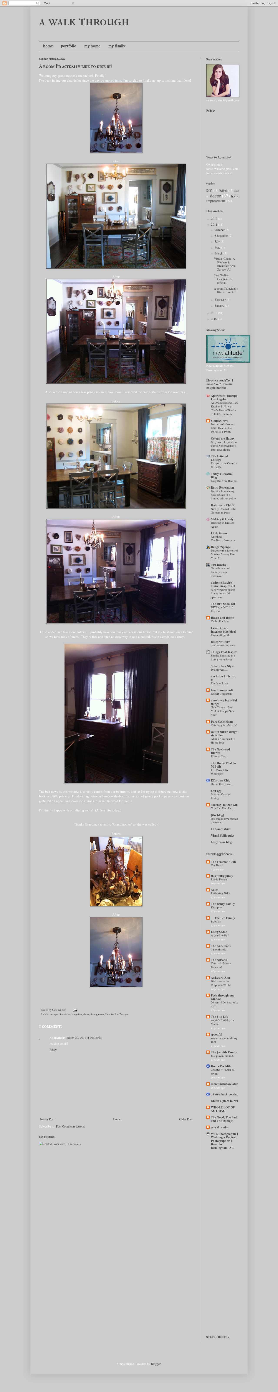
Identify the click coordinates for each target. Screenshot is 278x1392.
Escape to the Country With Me (224, 465)
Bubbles (216, 921)
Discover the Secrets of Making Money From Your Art (224, 554)
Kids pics (216, 907)
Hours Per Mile (221, 1066)
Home (117, 1119)
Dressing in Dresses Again (222, 524)
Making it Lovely (222, 519)
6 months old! (219, 949)
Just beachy (218, 564)
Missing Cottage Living (220, 796)
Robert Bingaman (221, 694)
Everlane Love (219, 683)
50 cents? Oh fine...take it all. (224, 1004)
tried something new (223, 645)
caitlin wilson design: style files (224, 733)
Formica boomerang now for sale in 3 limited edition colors (223, 495)
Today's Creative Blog (222, 475)
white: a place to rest (224, 1100)
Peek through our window (222, 997)
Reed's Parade (219, 879)
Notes (214, 889)
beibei (223, 190)
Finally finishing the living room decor (223, 657)
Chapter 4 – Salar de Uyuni (223, 1071)
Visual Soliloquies (222, 835)
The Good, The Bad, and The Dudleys (224, 1119)
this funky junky (222, 875)
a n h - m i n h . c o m (223, 678)
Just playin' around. (222, 1056)
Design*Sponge (221, 547)
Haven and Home (222, 617)
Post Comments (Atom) (70, 1126)
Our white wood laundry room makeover (220, 572)
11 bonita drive (221, 829)
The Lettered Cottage (219, 458)
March (219, 253)
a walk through (84, 21)
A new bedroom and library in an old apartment (223, 593)
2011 (214, 224)
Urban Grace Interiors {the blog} (223, 630)
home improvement (222, 198)
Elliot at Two (218, 756)
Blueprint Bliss (220, 641)
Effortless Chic (220, 780)
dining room (97, 1014)
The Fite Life (219, 1016)
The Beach (217, 865)
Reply (53, 1049)
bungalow (77, 1014)
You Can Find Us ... (222, 808)
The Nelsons (219, 959)
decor (86, 1014)
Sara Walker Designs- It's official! (223, 279)
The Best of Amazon (223, 540)
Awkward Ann (220, 977)
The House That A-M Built (223, 765)
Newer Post (47, 1119)
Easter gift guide (220, 635)
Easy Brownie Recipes (224, 481)
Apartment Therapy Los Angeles (224, 397)
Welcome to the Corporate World (221, 983)
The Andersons (220, 946)
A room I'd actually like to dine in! (75, 66)
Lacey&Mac (219, 931)
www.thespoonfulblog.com (224, 1040)
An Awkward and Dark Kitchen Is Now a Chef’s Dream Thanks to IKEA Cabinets (224, 408)
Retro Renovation (222, 487)
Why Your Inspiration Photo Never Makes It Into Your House (224, 445)
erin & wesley (220, 1127)
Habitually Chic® (222, 505)
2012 (214, 219)
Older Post (185, 1119)
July (218, 241)
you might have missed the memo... (224, 820)
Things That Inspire (224, 652)
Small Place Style (222, 666)
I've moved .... (219, 669)
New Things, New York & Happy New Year (223, 711)
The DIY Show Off (223, 603)
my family (116, 46)
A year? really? (220, 935)
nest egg (216, 790)
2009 (214, 319)
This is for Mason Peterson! (221, 965)
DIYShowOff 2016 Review (222, 609)
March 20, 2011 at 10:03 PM (84, 1038)
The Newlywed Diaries (220, 751)
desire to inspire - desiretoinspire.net (223, 584)
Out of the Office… (222, 784)
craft (236, 190)
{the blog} (217, 815)
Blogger (156, 1364)
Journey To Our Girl (224, 804)
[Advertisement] (225, 1174)
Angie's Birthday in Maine (222, 1022)
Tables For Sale (220, 621)
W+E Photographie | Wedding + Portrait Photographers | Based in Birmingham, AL (224, 1140)
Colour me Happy (223, 438)
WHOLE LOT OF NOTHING (223, 1109)
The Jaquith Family (224, 1052)
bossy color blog (221, 842)
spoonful (216, 1034)
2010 (214, 313)
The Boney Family (223, 903)
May (218, 247)
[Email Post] (74, 1010)
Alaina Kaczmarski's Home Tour (223, 740)
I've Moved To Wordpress (219, 772)
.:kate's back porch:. (224, 1094)
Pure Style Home (222, 721)
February (221, 299)
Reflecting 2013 (220, 893)
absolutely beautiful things (224, 702)
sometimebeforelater (224, 1084)
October (220, 230)
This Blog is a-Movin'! (224, 725)
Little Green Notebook (219, 535)
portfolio (68, 46)
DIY (209, 190)
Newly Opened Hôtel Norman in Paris (223, 510)
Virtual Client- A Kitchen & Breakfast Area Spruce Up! (224, 263)
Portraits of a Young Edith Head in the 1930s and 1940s (222, 428)
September (222, 235)
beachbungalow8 (222, 690)
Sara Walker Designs (116, 1014)
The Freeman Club (223, 861)
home (48, 46)
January (220, 306)
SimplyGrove (219, 420)
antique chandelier (60, 1014)
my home (92, 46)
